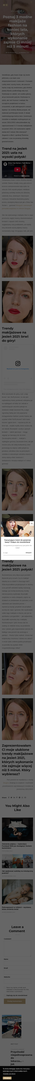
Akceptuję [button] (7, 1078)
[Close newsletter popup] (32, 523)
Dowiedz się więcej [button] (9, 1074)
